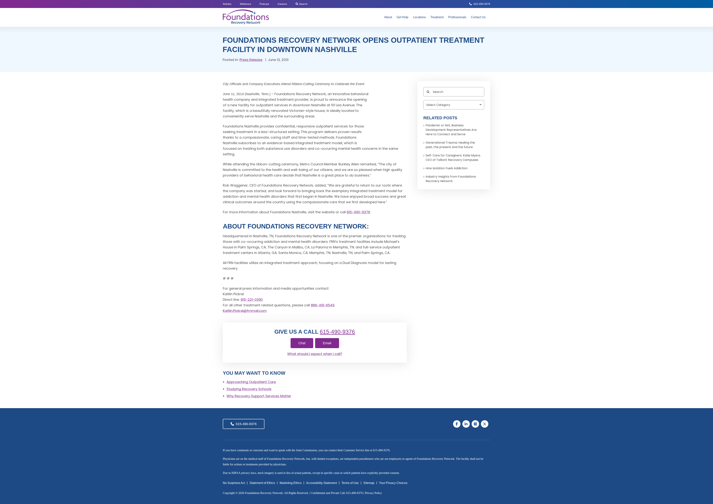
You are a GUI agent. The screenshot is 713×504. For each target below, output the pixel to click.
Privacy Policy (373, 493)
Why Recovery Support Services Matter (259, 396)
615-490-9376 (481, 3)
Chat (301, 343)
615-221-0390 (252, 299)
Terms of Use (350, 482)
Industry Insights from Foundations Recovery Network (451, 178)
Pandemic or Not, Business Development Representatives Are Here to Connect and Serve (451, 129)
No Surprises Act (234, 482)
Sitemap (368, 482)
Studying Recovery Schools (249, 389)
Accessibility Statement (321, 482)
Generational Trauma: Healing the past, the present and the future (450, 144)
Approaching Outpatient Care (251, 382)
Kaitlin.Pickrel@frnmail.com (245, 310)
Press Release (251, 59)
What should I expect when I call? (314, 353)
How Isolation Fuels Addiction (447, 168)
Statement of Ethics (262, 482)
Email (327, 343)
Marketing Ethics (291, 482)
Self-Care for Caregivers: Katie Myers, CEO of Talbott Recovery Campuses (453, 157)
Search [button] (303, 3)
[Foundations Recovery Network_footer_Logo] (359, 418)
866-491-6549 (322, 305)
